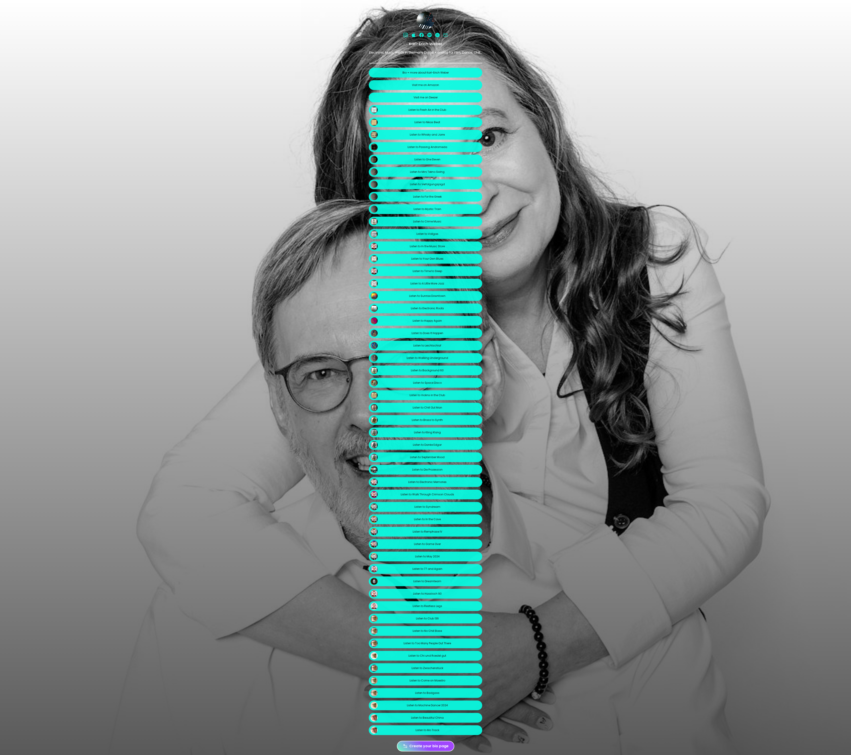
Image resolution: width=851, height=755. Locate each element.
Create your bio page (429, 746)
